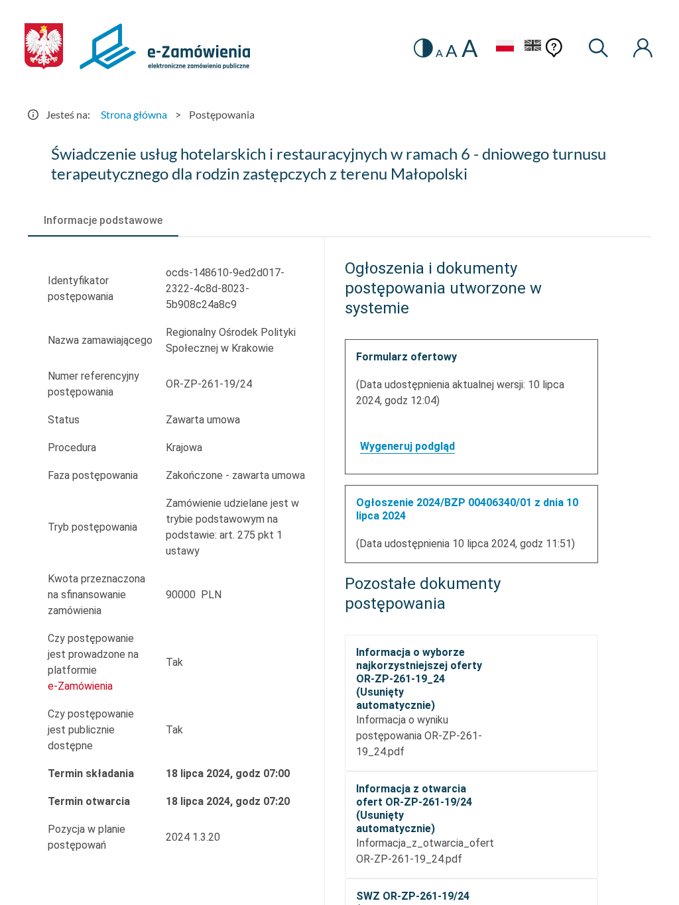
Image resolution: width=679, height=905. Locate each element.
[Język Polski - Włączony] (504, 47)
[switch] (423, 48)
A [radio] (439, 53)
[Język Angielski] (533, 47)
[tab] (103, 221)
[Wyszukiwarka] (599, 48)
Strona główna (134, 114)
